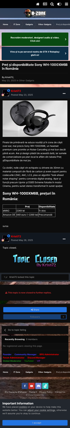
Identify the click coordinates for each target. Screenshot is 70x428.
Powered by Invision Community (35, 398)
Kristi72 (9, 77)
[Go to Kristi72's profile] (6, 93)
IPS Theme (10, 392)
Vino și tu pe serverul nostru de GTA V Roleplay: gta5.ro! (35, 53)
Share (36, 309)
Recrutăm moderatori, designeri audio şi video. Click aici (35, 39)
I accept (36, 422)
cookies (23, 407)
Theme (32, 392)
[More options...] (64, 94)
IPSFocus (22, 392)
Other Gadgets (26, 80)
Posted (22, 94)
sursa (5, 226)
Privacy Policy (46, 392)
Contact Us (60, 392)
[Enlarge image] (35, 118)
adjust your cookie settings (41, 410)
